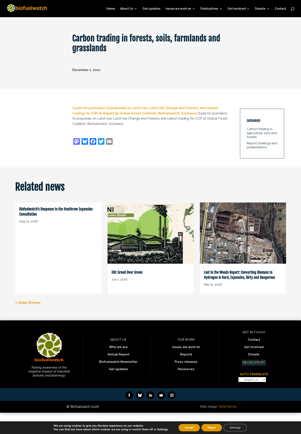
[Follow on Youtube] (161, 395)
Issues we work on (178, 8)
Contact (280, 8)
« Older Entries (28, 303)
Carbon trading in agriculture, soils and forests (262, 133)
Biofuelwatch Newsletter (118, 362)
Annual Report (118, 354)
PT (263, 362)
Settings (235, 427)
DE (245, 362)
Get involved (236, 8)
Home (110, 8)
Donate (260, 8)
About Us (126, 8)
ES (251, 362)
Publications (209, 8)
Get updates (151, 8)
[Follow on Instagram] (172, 395)
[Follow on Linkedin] (150, 395)
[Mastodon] (76, 142)
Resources (186, 369)
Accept (189, 427)
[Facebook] (93, 142)
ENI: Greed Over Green (127, 272)
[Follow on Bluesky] (140, 395)
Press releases (186, 362)
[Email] (109, 142)
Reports (186, 354)
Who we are (118, 347)
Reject (212, 427)
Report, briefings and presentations (262, 145)
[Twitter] (101, 142)
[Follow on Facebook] (129, 395)
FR (257, 362)
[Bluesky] (85, 142)
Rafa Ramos (227, 406)
